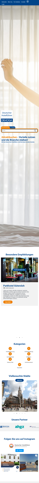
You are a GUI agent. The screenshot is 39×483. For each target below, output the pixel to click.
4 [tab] (22, 413)
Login (3, 4)
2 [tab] (19, 337)
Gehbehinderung (29, 351)
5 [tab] (25, 413)
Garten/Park (10, 362)
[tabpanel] (19, 282)
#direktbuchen (9, 137)
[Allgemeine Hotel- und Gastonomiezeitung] (19, 427)
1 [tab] (17, 337)
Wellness (28, 357)
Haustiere (19, 367)
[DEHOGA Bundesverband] (6, 427)
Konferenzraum (29, 362)
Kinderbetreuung (10, 351)
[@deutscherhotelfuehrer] (11, 446)
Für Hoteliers (17, 2)
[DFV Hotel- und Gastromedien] (32, 427)
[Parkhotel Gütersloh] (19, 281)
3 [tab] (22, 337)
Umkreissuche (6, 127)
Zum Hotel (8, 302)
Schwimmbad (10, 357)
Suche (13, 127)
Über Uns (10, 2)
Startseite (4, 2)
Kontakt (23, 2)
